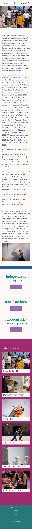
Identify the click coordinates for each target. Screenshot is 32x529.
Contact (16, 525)
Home (16, 510)
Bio (16, 514)
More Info (16, 287)
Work (16, 518)
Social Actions (16, 521)
